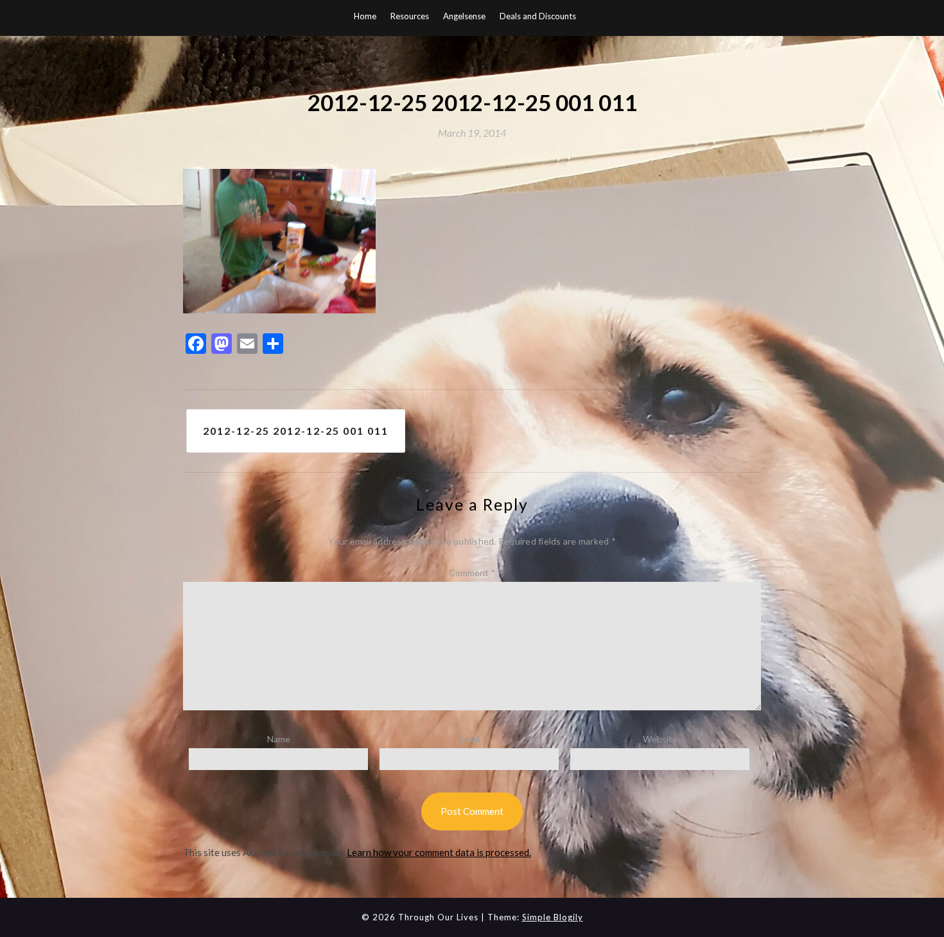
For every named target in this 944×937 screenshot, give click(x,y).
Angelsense (464, 16)
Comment (472, 572)
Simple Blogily (552, 917)
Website (660, 738)
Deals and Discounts (538, 16)
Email (469, 738)
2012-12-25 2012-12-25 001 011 (296, 431)
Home (365, 16)
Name (278, 738)
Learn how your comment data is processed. (439, 852)
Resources (409, 16)
